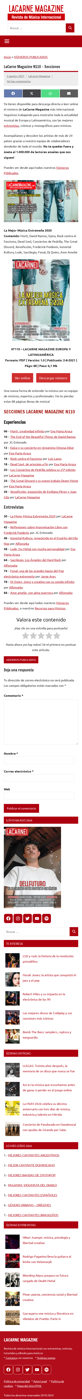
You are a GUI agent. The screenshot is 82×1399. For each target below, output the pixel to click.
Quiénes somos (46, 1357)
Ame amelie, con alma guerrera (31, 592)
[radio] (25, 636)
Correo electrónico (19, 771)
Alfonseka (22, 543)
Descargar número (53, 378)
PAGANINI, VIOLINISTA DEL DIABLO (32, 1185)
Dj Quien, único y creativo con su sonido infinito (42, 582)
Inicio (7, 57)
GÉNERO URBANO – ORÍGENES (29, 1205)
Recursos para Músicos (50, 608)
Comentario (13, 695)
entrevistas (11, 125)
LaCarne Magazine (39, 76)
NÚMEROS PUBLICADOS (31, 57)
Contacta (11, 1357)
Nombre (11, 753)
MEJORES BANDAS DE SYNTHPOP (32, 1175)
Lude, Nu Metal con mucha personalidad (37, 549)
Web (7, 789)
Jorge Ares (48, 576)
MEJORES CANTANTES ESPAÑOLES (32, 1195)
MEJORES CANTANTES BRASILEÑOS (33, 1215)
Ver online (22, 378)
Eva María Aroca (61, 431)
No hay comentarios (19, 81)
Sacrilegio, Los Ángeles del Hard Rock (35, 560)
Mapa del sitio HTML (29, 1385)
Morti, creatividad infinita (27, 431)
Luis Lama (54, 458)
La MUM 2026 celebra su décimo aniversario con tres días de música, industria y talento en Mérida (46, 1109)
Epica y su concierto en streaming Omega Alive (42, 447)
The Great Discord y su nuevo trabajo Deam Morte (44, 480)
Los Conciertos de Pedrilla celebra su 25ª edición (43, 470)
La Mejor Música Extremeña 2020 (32, 516)
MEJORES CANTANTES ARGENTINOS (33, 1155)
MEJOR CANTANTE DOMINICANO (31, 1165)
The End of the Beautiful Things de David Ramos (43, 437)
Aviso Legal (40, 1381)
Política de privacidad (17, 1381)
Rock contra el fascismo (26, 458)
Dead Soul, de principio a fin (29, 464)
